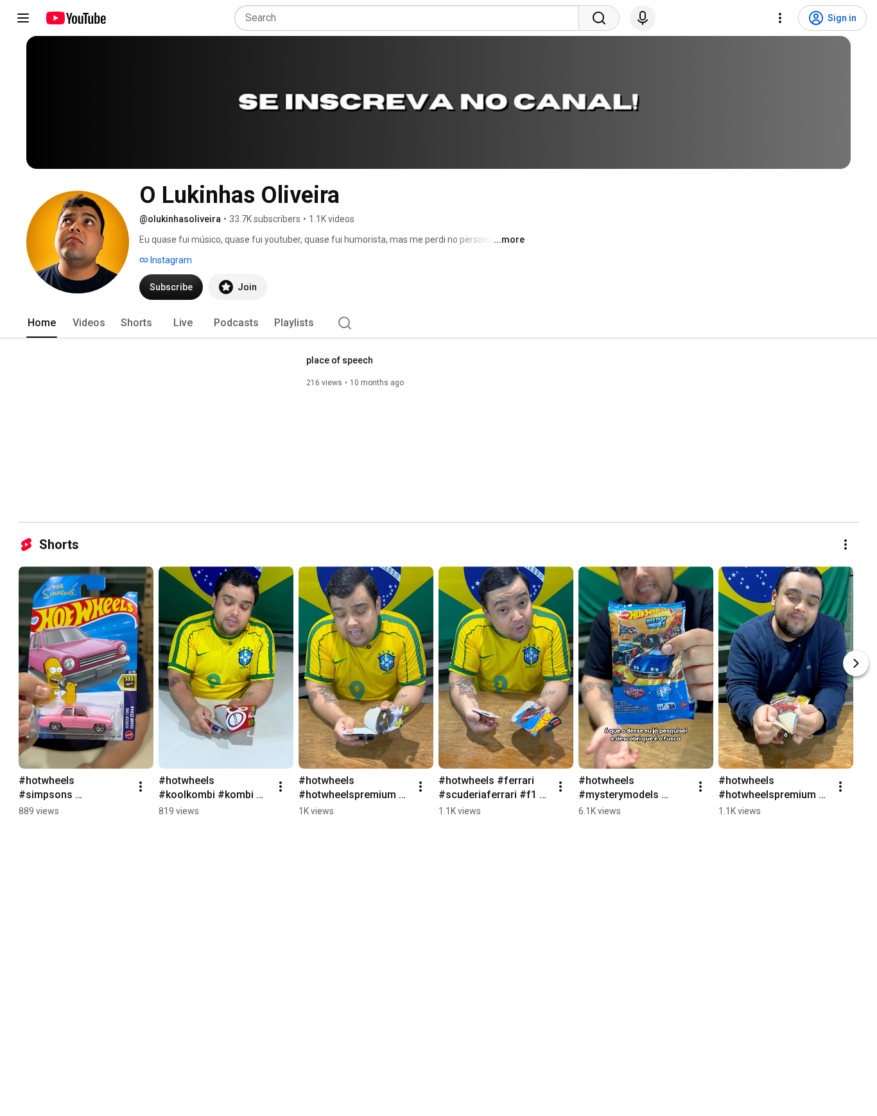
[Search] (599, 18)
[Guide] (23, 18)
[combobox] (410, 18)
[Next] (856, 663)
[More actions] (845, 544)
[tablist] (438, 323)
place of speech (339, 360)
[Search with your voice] (643, 18)
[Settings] (780, 18)
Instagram (170, 260)
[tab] (41, 323)
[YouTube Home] (75, 18)
